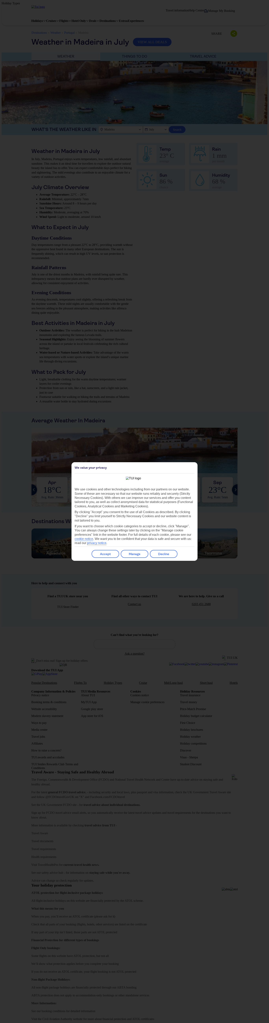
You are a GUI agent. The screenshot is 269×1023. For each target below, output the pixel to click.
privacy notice (96, 543)
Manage (134, 554)
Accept (105, 554)
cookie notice (84, 538)
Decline (163, 554)
